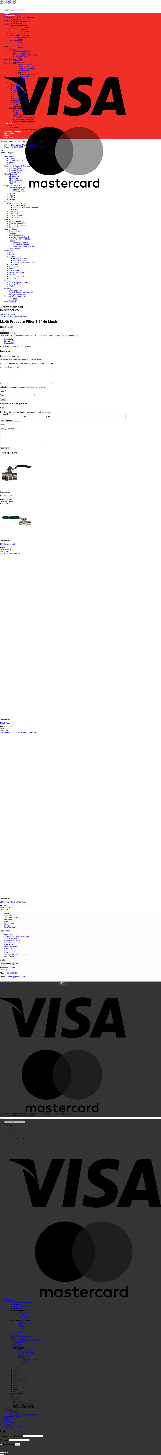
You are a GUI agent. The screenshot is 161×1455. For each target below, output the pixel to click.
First (24, 417)
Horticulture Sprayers (26, 37)
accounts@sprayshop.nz (15, 977)
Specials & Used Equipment (24, 122)
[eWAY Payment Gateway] (63, 985)
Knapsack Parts (19, 23)
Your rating (4, 367)
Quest (72, 1114)
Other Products (10, 302)
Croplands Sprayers (21, 35)
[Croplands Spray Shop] (9, 2)
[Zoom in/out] (1, 1452)
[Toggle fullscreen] (3, 1452)
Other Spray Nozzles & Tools (24, 247)
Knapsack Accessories (22, 21)
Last (48, 417)
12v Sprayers (23, 27)
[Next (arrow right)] (3, 1454)
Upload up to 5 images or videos (12, 387)
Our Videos (9, 134)
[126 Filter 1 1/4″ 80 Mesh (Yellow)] (24, 147)
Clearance (13, 300)
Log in (17, 1444)
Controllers (18, 63)
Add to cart (4, 333)
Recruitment (13, 128)
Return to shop (14, 41)
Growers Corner (16, 108)
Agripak (21, 39)
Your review (5, 383)
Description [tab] (9, 339)
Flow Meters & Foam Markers (20, 239)
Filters (15, 92)
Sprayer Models (19, 190)
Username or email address (11, 1436)
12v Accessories (24, 31)
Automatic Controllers (26, 67)
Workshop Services (12, 132)
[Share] (5, 1452)
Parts (15, 104)
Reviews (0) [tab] (9, 341)
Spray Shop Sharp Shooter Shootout (23, 130)
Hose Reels (17, 86)
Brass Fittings (18, 102)
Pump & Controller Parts (18, 282)
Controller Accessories (26, 69)
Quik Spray (22, 73)
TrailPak (21, 43)
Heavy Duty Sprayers (30, 75)
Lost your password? (8, 1448)
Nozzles (16, 84)
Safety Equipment (20, 116)
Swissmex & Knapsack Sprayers (21, 17)
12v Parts (21, 33)
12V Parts (12, 182)
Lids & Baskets (19, 94)
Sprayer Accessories (17, 294)
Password (4, 1440)
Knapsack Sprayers (20, 19)
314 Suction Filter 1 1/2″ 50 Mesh (13, 902)
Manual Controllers (25, 65)
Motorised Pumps (20, 57)
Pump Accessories (16, 215)
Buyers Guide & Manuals (23, 120)
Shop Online (9, 16)
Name (3, 391)
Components (14, 82)
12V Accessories (15, 180)
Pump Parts (17, 61)
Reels (24, 80)
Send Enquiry (5, 448)
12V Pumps (22, 29)
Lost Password (10, 927)
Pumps (7, 201)
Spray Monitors (14, 249)
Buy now (13, 333)
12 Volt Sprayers (20, 25)
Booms (20, 47)
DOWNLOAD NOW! (8, 314)
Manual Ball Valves (20, 96)
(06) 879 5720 (11, 973)
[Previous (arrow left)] (1, 1454)
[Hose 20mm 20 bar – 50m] (20, 145)
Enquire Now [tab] (9, 343)
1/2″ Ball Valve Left (7, 544)
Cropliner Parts (19, 110)
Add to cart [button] (4, 503)
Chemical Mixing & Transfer (24, 118)
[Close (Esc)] (7, 1452)
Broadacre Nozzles (20, 243)
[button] (6, 20)
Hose (15, 88)
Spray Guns (17, 90)
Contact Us (9, 137)
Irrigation (25, 76)
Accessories (18, 106)
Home (6, 14)
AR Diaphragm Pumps (22, 51)
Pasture (25, 78)
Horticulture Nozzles (21, 245)
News (6, 135)
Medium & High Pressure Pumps (26, 55)
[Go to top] (1, 1118)
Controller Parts (24, 71)
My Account (8, 925)
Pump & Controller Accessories (21, 292)
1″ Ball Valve (5, 723)
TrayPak (21, 41)
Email (3, 395)
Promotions (13, 298)
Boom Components (20, 100)
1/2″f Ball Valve (6, 496)
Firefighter (21, 45)
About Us (8, 124)
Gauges (16, 98)
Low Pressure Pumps (21, 53)
